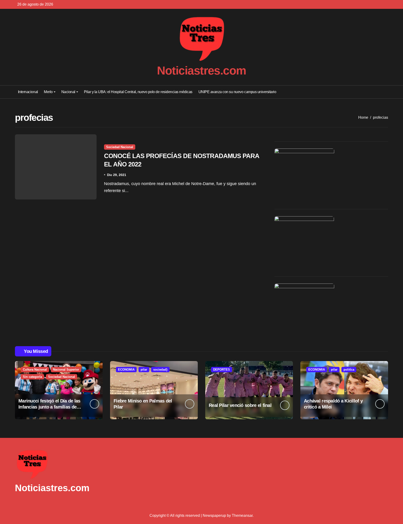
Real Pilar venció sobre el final (240, 405)
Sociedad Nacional (119, 147)
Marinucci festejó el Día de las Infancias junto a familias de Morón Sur (49, 407)
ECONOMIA (126, 369)
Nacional (68, 92)
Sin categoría (32, 377)
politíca (349, 369)
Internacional (28, 92)
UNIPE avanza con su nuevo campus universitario (237, 92)
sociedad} (160, 369)
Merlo (48, 92)
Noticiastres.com (201, 70)
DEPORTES (221, 369)
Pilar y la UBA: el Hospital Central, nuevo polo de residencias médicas (138, 92)
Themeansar (242, 515)
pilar (144, 369)
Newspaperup (214, 515)
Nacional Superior (66, 369)
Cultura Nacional (35, 369)
